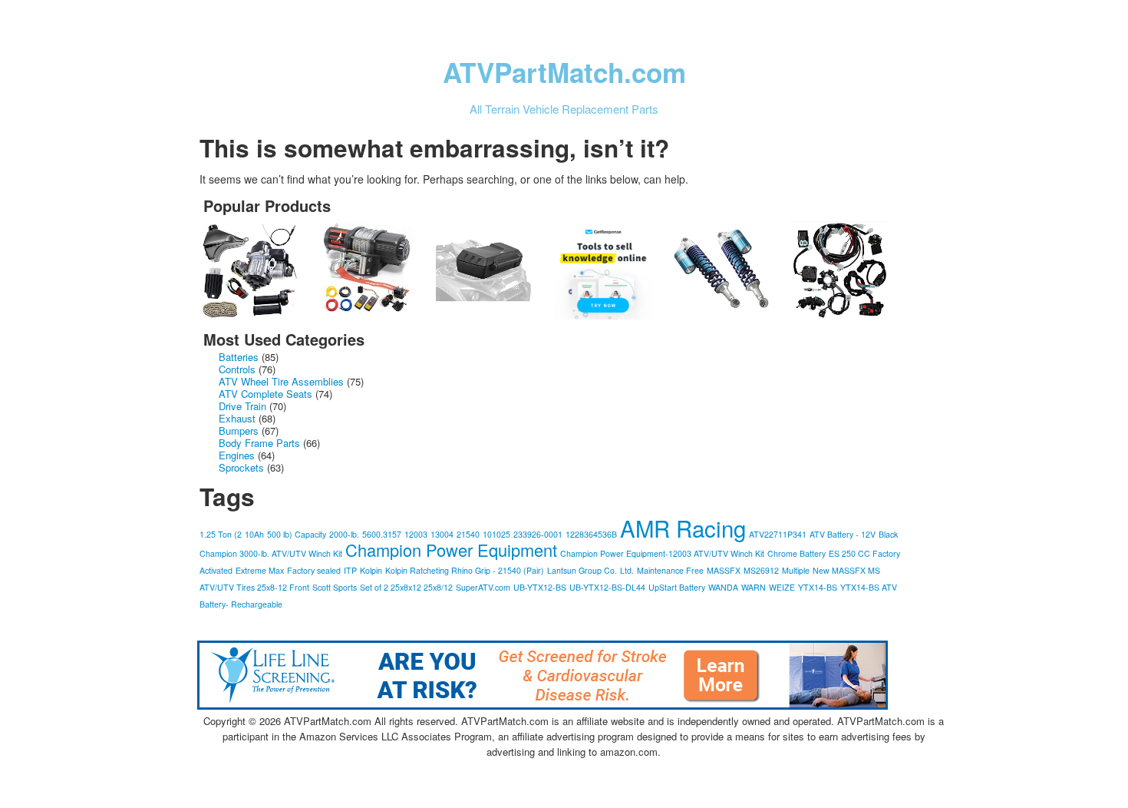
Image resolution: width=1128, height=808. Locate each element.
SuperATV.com (483, 587)
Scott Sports (334, 587)
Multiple (796, 570)
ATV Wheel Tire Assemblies (281, 381)
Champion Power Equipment (451, 549)
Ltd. (627, 570)
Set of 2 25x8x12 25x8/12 (406, 587)
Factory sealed (314, 570)
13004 (442, 534)
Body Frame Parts (259, 442)
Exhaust (237, 418)
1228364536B (591, 534)
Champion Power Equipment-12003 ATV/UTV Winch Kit (662, 553)
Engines (237, 455)
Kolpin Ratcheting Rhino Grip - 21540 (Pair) (464, 570)
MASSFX (723, 570)
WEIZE (782, 587)
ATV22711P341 (777, 534)
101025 (496, 534)
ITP (350, 570)
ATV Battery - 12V (843, 534)
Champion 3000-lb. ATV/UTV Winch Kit (271, 553)
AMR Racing (683, 528)
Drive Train (242, 406)
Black (888, 534)
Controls (237, 369)
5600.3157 (381, 534)
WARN (753, 587)
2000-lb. (344, 534)
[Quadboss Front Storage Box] (493, 270)
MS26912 (761, 570)
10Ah (254, 534)
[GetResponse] (611, 270)
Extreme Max (260, 570)
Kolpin (371, 570)
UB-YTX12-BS (539, 587)
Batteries (239, 356)
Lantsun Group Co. (582, 570)
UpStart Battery (676, 587)
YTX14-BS (817, 587)
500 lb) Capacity (296, 534)
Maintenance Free (670, 570)
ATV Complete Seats (265, 393)
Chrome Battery (796, 553)
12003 (415, 534)
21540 (468, 534)
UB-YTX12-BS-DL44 (607, 587)
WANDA (723, 587)
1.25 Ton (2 (221, 534)
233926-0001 (537, 534)
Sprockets (241, 467)
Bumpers (239, 430)
